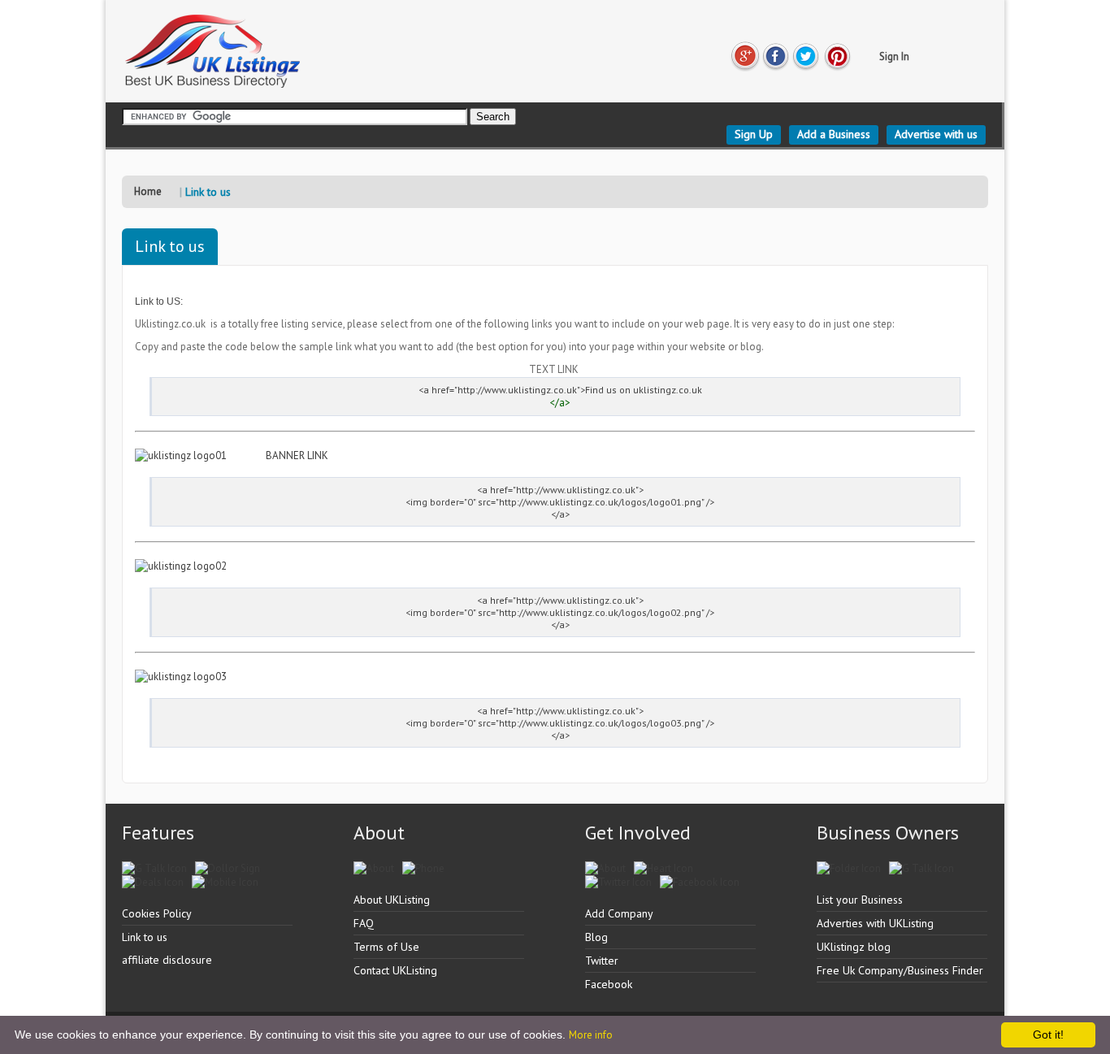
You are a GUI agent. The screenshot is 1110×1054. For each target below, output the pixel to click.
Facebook (608, 984)
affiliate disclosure (167, 959)
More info (591, 1035)
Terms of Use (386, 946)
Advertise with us (936, 134)
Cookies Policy (157, 913)
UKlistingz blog (854, 946)
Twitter (601, 960)
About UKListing (391, 899)
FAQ (363, 923)
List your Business (860, 899)
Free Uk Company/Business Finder (900, 970)
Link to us (144, 937)
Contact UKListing (395, 970)
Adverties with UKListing (875, 923)
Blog (596, 937)
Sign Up (754, 134)
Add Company (619, 913)
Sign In (894, 56)
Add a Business (833, 134)
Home (148, 191)
